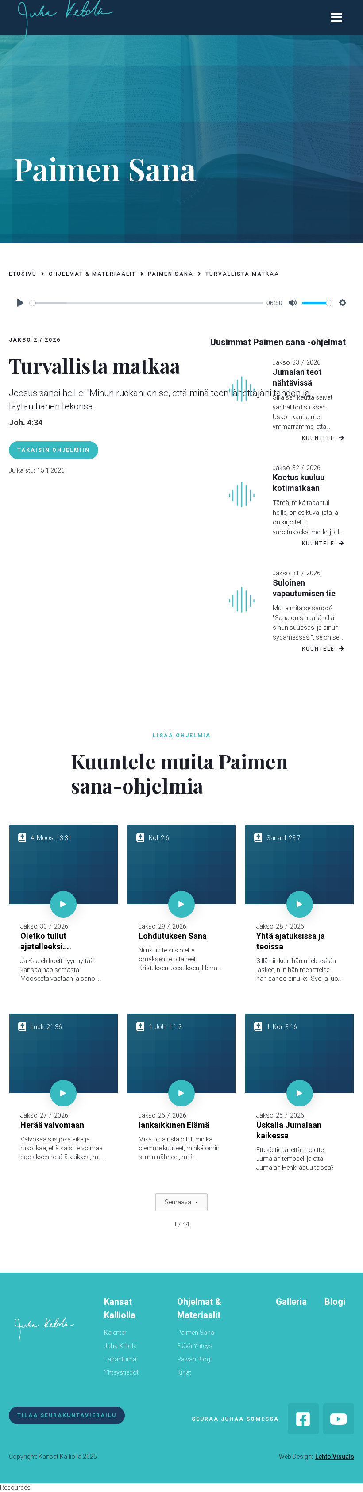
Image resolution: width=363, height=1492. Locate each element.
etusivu (23, 274)
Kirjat (184, 1372)
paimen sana (170, 274)
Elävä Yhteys (194, 1345)
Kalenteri (116, 1332)
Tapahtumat (121, 1359)
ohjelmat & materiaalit (92, 274)
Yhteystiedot (121, 1372)
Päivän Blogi (194, 1359)
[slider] (146, 303)
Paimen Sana (195, 1332)
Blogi (334, 1301)
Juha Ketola (120, 1345)
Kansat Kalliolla (119, 1308)
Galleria (291, 1301)
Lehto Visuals (334, 1456)
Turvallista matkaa (242, 274)
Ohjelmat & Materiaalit (199, 1308)
